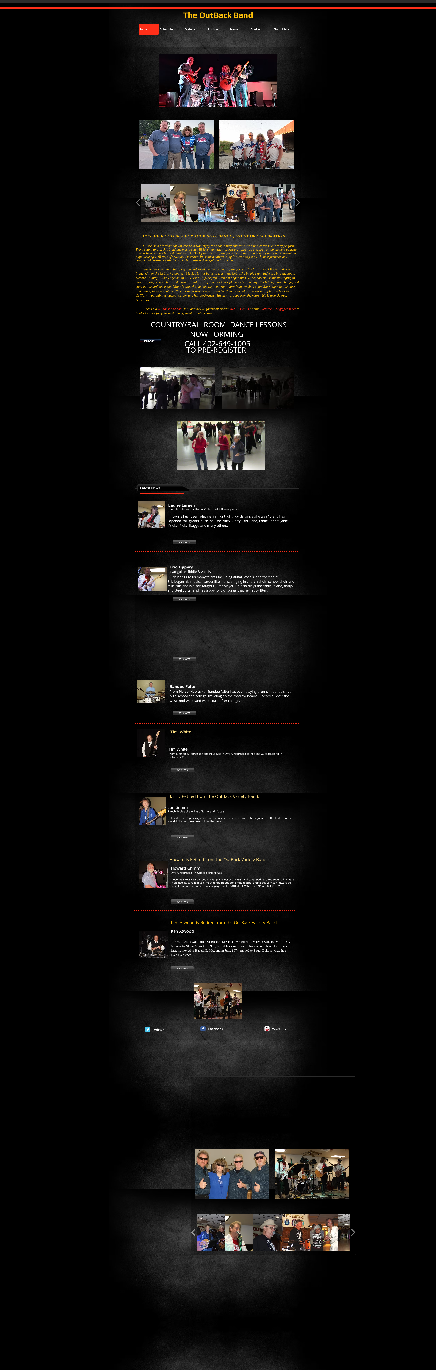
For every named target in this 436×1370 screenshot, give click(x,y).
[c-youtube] (267, 1028)
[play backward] (138, 202)
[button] (155, 203)
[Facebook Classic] (203, 1028)
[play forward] (298, 202)
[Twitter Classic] (147, 1029)
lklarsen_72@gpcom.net (279, 309)
